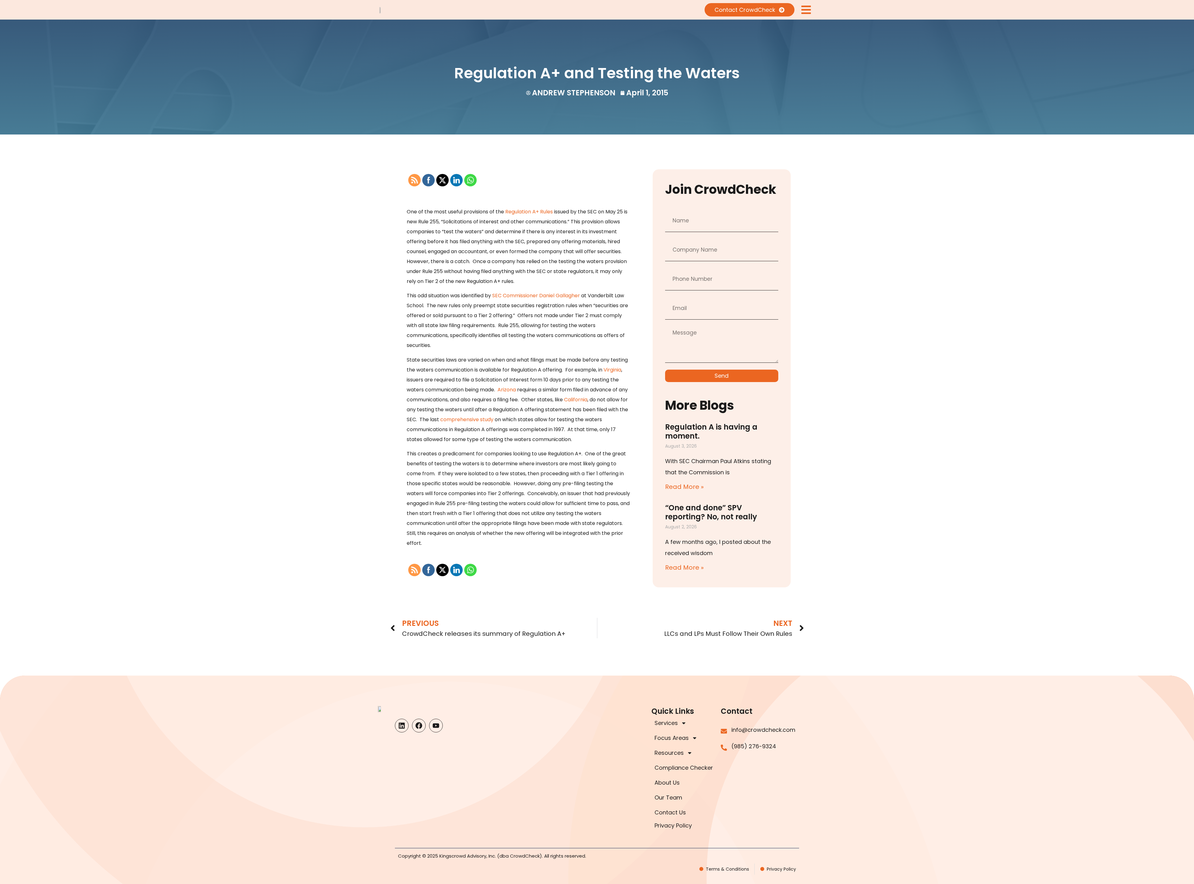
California (575, 399)
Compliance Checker (684, 768)
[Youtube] (436, 725)
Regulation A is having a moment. (711, 431)
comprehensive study (466, 419)
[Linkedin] (402, 725)
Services (666, 723)
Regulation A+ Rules (529, 211)
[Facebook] (419, 725)
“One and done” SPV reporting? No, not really (711, 512)
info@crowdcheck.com (763, 730)
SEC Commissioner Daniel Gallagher (536, 295)
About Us (667, 782)
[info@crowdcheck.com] (724, 731)
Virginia (612, 369)
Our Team (668, 797)
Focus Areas (672, 738)
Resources (669, 753)
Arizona (506, 389)
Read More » (684, 486)
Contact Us (670, 812)
